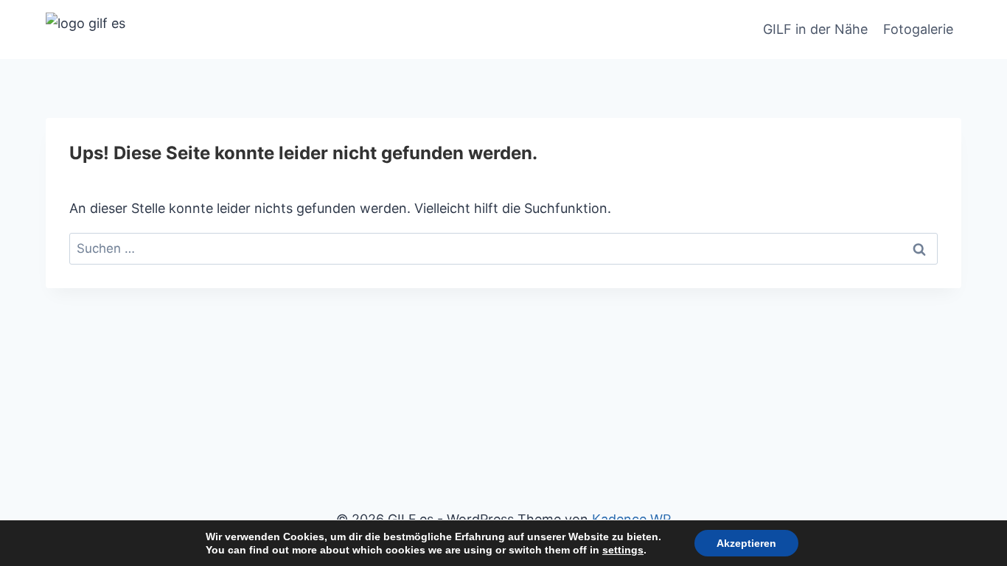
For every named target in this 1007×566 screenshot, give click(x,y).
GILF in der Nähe (815, 29)
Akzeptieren (746, 543)
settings (623, 550)
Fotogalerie (918, 29)
